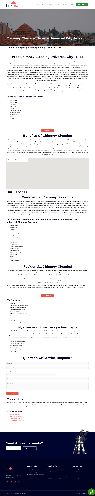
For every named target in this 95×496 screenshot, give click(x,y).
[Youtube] (15, 481)
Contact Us (64, 4)
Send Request (12, 393)
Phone (8, 371)
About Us (44, 4)
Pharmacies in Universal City (17, 420)
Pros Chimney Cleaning (69, 61)
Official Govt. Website (15, 414)
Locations (71, 4)
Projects (57, 4)
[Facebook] (7, 481)
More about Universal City (16, 416)
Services (51, 4)
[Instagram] (19, 481)
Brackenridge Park (14, 422)
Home (38, 4)
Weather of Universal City (16, 418)
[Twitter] (11, 481)
